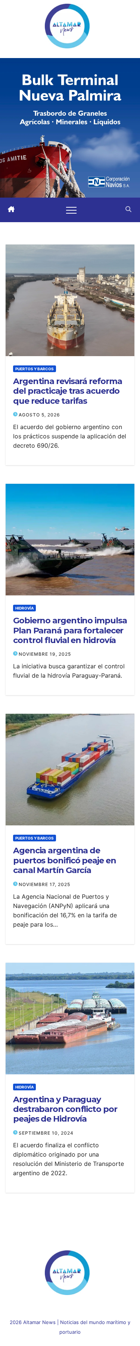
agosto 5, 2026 (39, 415)
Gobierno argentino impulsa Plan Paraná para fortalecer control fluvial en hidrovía (70, 630)
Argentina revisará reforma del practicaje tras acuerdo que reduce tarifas (67, 391)
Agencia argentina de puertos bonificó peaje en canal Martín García (64, 860)
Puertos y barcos (34, 369)
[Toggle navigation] (71, 210)
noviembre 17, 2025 (44, 884)
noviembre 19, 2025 (45, 654)
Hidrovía (24, 608)
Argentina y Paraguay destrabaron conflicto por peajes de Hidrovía (65, 1109)
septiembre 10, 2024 (46, 1133)
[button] (128, 210)
